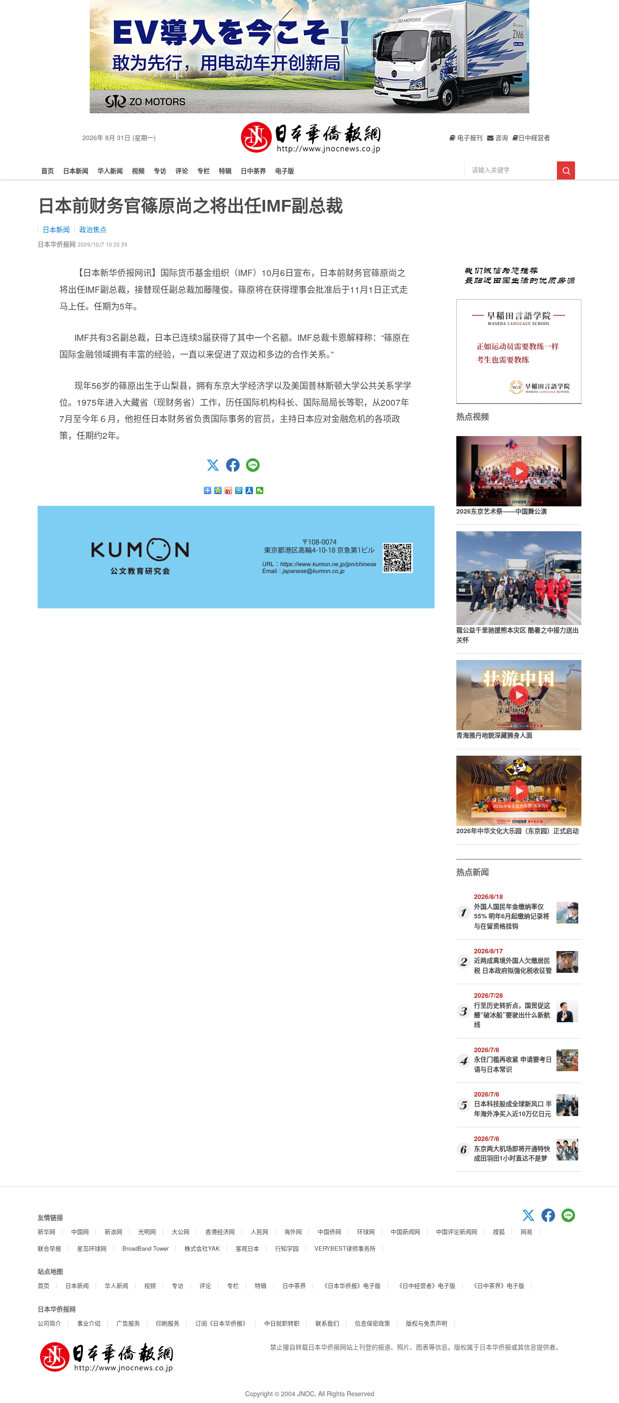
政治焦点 (92, 229)
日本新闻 (75, 170)
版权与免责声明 (426, 1323)
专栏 (203, 170)
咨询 (500, 137)
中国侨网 (329, 1231)
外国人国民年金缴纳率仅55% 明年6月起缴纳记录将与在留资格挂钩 (511, 916)
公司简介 (49, 1323)
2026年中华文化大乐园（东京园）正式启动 (517, 830)
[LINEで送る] (256, 469)
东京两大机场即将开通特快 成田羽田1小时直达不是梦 (512, 1153)
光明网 (147, 1231)
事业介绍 (89, 1323)
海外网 (293, 1231)
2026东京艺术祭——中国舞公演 (501, 510)
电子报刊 (469, 137)
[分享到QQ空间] (218, 490)
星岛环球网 (91, 1248)
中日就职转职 (282, 1323)
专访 (160, 170)
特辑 (225, 170)
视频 (138, 170)
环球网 (366, 1231)
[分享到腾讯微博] (239, 490)
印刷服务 (167, 1323)
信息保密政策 (372, 1323)
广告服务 (128, 1323)
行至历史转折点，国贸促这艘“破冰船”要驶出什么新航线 (512, 1014)
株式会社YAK (202, 1248)
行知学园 (287, 1248)
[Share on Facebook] (236, 469)
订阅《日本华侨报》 (221, 1323)
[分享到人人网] (249, 490)
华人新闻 (110, 170)
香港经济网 (220, 1231)
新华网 (46, 1231)
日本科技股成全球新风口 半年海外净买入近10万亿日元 (513, 1108)
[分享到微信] (260, 490)
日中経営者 (534, 137)
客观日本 (247, 1248)
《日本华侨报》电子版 (351, 1285)
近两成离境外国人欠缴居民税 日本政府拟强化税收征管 (513, 965)
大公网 (180, 1231)
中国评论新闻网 (456, 1231)
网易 (526, 1231)
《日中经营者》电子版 (426, 1285)
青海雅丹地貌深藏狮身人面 (494, 734)
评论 (181, 170)
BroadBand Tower (145, 1248)
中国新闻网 (405, 1231)
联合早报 (49, 1248)
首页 (47, 170)
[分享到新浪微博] (228, 490)
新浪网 (113, 1231)
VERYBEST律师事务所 (345, 1248)
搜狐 (499, 1231)
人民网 (259, 1231)
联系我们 (327, 1323)
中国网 (80, 1231)
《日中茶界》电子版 (497, 1285)
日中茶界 (253, 170)
